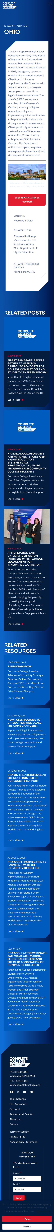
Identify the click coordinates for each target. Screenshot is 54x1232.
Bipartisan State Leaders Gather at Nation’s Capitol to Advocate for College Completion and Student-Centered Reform (27, 366)
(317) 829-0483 (19, 1081)
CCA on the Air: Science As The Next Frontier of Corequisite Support (26, 778)
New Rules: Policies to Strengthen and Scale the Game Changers (24, 722)
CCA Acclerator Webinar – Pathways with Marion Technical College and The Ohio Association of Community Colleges (27, 959)
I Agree (27, 1219)
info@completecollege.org (25, 1085)
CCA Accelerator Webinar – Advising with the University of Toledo (26, 865)
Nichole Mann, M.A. (24, 271)
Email (16, 1183)
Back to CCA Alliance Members (27, 199)
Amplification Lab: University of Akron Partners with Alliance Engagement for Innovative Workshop (25, 558)
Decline (27, 1226)
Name (16, 1173)
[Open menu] (50, 4)
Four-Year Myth (19, 666)
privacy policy (42, 1211)
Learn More (14, 400)
